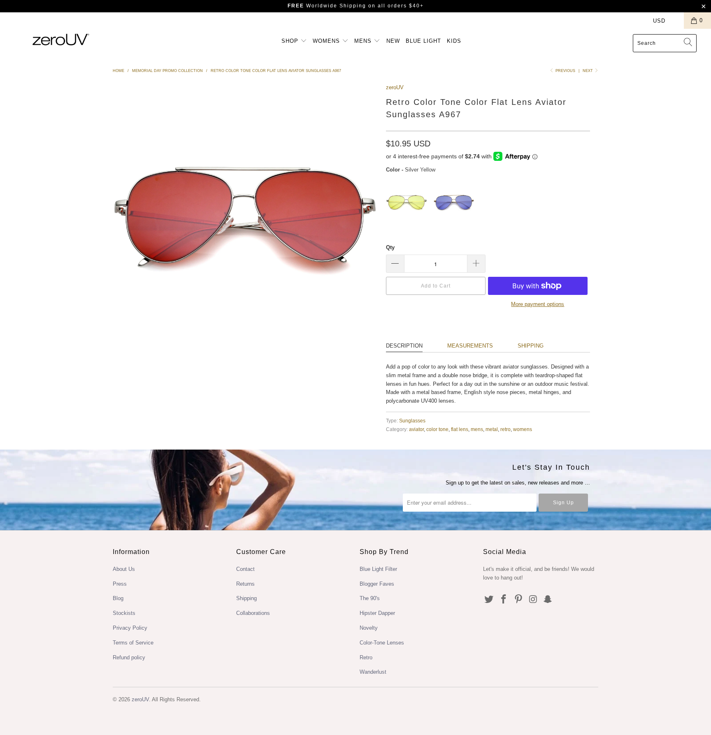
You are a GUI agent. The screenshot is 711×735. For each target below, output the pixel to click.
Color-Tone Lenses (382, 643)
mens (477, 429)
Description (404, 346)
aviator (416, 429)
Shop (290, 41)
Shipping (531, 346)
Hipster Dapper (377, 613)
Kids (454, 41)
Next (588, 71)
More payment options (537, 304)
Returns (245, 584)
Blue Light (423, 41)
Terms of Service (133, 643)
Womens (327, 41)
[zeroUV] (61, 39)
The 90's (370, 598)
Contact (245, 569)
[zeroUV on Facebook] (504, 599)
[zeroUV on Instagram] (533, 599)
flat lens (459, 429)
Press (120, 584)
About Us (124, 569)
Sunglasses (412, 420)
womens (522, 429)
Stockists (124, 613)
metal (492, 429)
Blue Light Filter (378, 569)
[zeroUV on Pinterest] (518, 599)
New (393, 41)
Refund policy (129, 657)
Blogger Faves (377, 584)
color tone (437, 429)
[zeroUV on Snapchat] (548, 599)
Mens (364, 41)
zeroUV (395, 87)
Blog (118, 598)
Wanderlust (373, 672)
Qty (390, 247)
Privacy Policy (130, 628)
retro (505, 429)
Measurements (470, 346)
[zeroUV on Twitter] (489, 599)
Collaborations (253, 613)
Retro (366, 657)
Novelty (369, 628)
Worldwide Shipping (327, 6)
